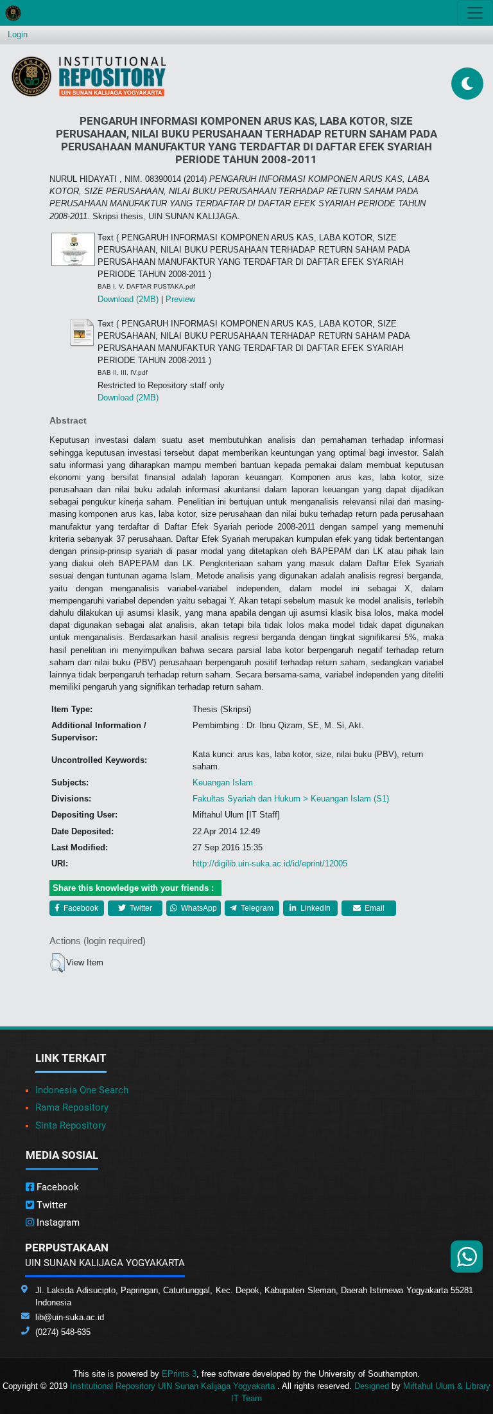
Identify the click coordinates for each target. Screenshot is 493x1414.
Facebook (80, 908)
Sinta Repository (70, 1125)
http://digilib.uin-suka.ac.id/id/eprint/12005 (270, 863)
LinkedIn (314, 908)
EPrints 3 (179, 1374)
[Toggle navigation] (475, 13)
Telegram (256, 908)
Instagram (57, 1222)
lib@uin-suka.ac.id (69, 1317)
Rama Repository (71, 1107)
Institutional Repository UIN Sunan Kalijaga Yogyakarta (173, 1386)
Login (18, 34)
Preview (180, 299)
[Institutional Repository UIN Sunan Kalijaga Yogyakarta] (89, 76)
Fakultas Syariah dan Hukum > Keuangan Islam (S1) (291, 798)
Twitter (140, 908)
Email (374, 908)
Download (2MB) (128, 299)
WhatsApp (198, 908)
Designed (371, 1386)
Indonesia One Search (81, 1090)
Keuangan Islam (223, 782)
